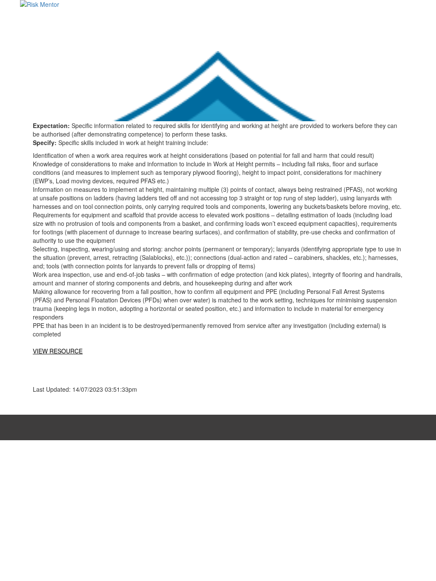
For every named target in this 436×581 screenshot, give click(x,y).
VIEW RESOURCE (58, 351)
